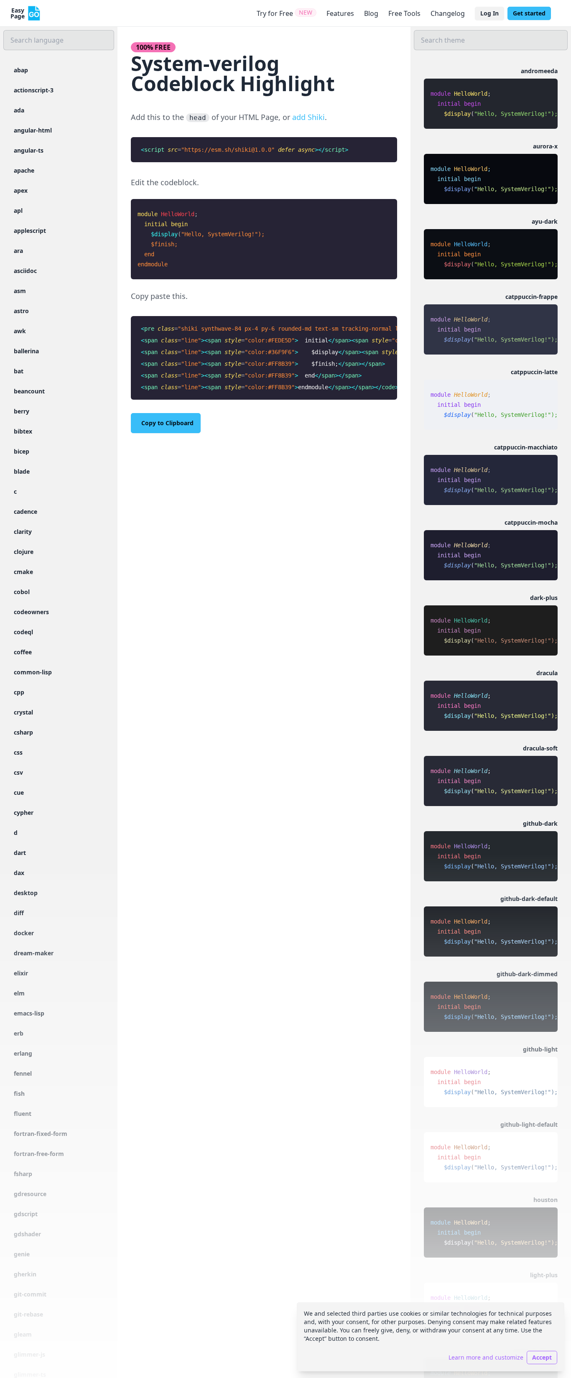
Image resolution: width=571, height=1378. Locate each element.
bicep (21, 451)
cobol (22, 592)
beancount (29, 391)
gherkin (25, 1274)
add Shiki (308, 117)
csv (18, 772)
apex (21, 190)
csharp (23, 732)
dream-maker (34, 953)
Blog (371, 13)
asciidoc (25, 271)
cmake (23, 572)
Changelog (448, 13)
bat (18, 371)
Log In (489, 13)
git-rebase (28, 1314)
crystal (23, 712)
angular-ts (28, 150)
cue (19, 792)
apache (24, 170)
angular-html (33, 130)
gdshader (27, 1234)
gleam (23, 1334)
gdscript (26, 1214)
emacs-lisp (29, 1013)
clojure (23, 552)
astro (21, 311)
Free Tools (404, 13)
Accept (542, 1357)
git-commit (30, 1294)
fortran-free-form (39, 1154)
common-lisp (33, 672)
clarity (23, 532)
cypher (23, 813)
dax (19, 873)
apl (18, 210)
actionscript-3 (34, 90)
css (18, 752)
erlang (23, 1053)
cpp (19, 692)
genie (22, 1254)
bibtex (23, 431)
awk (20, 331)
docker (24, 933)
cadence (25, 511)
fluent (22, 1114)
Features (340, 13)
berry (21, 411)
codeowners (31, 612)
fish (19, 1093)
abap (21, 70)
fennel (23, 1073)
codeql (23, 632)
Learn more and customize (486, 1357)
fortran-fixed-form (40, 1134)
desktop (26, 893)
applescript (30, 231)
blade (22, 471)
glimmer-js (29, 1354)
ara (18, 251)
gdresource (30, 1194)
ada (19, 110)
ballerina (26, 351)
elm (19, 993)
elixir (21, 973)
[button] (490, 97)
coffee (23, 652)
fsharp (23, 1174)
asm (20, 291)
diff (19, 913)
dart (20, 853)
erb (18, 1033)
